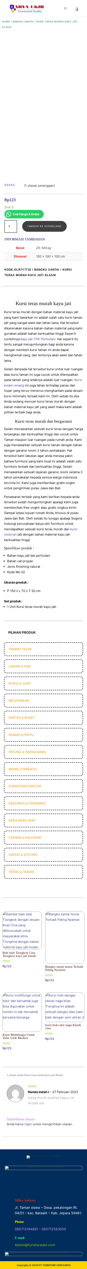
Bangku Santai (23, 21)
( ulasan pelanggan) (39, 185)
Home (6, 21)
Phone (19, 1222)
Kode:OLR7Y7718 (17, 269)
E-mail (19, 1238)
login (28, 1124)
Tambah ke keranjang (44, 226)
